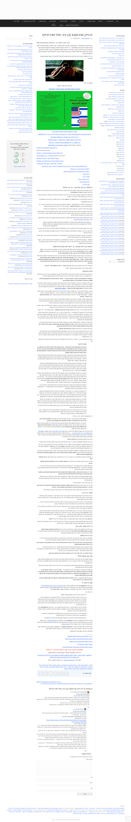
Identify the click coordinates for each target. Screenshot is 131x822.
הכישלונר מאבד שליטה (70, 639)
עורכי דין (122, 111)
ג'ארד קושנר (71, 667)
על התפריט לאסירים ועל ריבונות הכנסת (23, 237)
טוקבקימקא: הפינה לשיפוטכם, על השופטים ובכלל (113, 105)
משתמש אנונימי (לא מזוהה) (118, 208)
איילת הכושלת (62, 585)
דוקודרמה (100, 21)
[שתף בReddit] (41, 673)
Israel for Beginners (117, 134)
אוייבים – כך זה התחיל (75, 169)
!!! (62, 624)
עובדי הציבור (121, 138)
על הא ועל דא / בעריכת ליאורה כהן (116, 172)
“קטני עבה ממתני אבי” (27, 74)
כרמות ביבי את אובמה (83, 171)
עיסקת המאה (76, 668)
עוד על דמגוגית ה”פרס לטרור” (118, 53)
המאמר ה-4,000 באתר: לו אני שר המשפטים (66, 812)
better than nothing (60, 288)
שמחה (74, 657)
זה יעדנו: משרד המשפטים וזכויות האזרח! (57, 810)
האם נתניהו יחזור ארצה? (27, 72)
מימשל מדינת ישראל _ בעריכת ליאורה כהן (115, 121)
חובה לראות (66, 624)
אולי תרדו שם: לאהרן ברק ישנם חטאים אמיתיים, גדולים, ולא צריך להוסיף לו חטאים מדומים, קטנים (112, 193)
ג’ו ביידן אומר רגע (85, 179)
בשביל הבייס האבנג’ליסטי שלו (81, 219)
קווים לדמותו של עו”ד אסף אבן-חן (25, 94)
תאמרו (88, 655)
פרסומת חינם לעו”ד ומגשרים (72, 25)
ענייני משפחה (121, 144)
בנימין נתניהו (84, 667)
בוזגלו (79, 655)
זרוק (73, 660)
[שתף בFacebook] (66, 673)
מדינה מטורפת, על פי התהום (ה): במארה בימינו (114, 46)
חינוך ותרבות (121, 170)
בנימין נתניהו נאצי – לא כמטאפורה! (116, 62)
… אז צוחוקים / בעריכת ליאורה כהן (117, 174)
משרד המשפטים (120, 100)
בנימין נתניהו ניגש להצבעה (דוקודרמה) (116, 51)
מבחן (83, 655)
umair (122, 185)
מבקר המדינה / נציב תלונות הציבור (116, 129)
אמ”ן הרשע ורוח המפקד (119, 85)
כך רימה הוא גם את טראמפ (70, 171)
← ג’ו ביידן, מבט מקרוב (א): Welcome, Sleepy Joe (49, 682)
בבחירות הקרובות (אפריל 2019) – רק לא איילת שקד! (21, 96)
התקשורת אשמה (120, 127)
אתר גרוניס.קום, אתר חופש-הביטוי (111, 810)
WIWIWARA (121, 213)
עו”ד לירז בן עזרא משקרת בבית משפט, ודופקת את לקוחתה (20, 123)
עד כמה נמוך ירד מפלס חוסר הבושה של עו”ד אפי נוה (21, 64)
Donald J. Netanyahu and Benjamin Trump (64, 89)
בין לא (83, 169)
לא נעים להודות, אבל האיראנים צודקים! (116, 59)
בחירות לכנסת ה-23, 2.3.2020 (117, 96)
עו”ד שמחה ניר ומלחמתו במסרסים (60, 137)
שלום (87, 169)
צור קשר (61, 25)
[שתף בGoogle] (56, 673)
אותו (70, 660)
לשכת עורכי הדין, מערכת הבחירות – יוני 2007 (114, 117)
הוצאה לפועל (121, 142)
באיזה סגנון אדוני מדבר (119, 113)
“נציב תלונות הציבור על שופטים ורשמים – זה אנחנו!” (20, 810)
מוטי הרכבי (61, 431)
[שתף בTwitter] (61, 673)
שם (91, 777)
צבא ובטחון (122, 160)
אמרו (74, 655)
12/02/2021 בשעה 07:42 (79, 711)
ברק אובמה (77, 667)
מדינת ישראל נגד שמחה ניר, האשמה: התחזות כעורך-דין (112, 162)
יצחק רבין (45, 667)
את (59, 655)
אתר (91, 788)
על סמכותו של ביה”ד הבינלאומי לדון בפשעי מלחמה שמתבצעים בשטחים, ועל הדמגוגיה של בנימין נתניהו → (66, 683)
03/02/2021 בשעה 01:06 (82, 694)
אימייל (90, 783)
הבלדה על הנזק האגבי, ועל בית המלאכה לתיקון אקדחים (112, 64)
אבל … (72, 433)
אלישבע (67, 655)
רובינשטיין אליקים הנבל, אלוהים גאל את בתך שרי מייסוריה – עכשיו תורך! (106, 808)
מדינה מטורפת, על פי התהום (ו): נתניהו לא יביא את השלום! (111, 40)
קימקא (52, 657)
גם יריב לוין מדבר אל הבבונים (118, 66)
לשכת (56, 655)
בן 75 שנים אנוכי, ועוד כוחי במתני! (115, 812)
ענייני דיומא (121, 156)
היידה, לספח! (121, 55)
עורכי (52, 655)
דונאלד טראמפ (59, 667)
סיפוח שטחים (83, 668)
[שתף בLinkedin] (46, 673)
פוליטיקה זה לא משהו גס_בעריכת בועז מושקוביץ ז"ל (113, 123)
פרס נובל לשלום (68, 668)
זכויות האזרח (121, 146)
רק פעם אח (55, 620)
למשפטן (122, 148)
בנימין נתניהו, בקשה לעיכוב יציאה (25, 69)
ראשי (117, 21)
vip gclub (122, 188)
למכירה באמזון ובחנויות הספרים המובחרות (64, 131)
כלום (76, 433)
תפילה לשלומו (72, 641)
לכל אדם (122, 150)
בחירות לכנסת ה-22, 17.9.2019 (117, 94)
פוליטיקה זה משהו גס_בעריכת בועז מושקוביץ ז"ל (114, 125)
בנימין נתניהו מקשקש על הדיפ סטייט (116, 76)
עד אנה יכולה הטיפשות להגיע (49, 585)
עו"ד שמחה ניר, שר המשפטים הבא (116, 98)
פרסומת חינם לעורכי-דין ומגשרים (117, 119)
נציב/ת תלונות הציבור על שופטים (117, 109)
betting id (121, 181)
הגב (88, 707)
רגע (79, 179)
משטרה (122, 158)
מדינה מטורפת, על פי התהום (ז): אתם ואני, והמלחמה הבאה (111, 38)
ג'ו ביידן (65, 667)
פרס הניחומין (86, 174)
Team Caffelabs (120, 192)
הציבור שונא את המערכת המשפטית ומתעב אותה (49, 808)
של (38, 655)
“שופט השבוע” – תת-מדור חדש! (25, 85)
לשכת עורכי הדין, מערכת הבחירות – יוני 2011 (114, 115)
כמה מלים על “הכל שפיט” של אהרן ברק (23, 108)
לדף (46, 655)
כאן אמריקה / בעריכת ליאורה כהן (117, 136)
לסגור (62, 655)
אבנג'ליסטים (45, 665)
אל (91, 655)
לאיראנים (66, 660)
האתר (58, 657)
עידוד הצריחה (121, 152)
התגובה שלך (88, 759)
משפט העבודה (121, 166)
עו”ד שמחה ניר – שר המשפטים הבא (87, 812)
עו (78, 657)
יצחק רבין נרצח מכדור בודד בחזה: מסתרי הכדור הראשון (20, 117)
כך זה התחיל (74, 137)
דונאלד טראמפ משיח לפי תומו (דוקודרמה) (115, 71)
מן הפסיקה (122, 168)
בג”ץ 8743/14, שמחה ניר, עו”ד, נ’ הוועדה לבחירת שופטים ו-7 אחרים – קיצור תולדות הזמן (95, 813)
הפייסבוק (42, 655)
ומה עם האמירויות (84, 182)
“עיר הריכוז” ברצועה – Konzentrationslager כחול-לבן (112, 57)
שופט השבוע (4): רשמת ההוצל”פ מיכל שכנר (22, 79)
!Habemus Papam (119, 73)
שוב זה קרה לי (85, 184)
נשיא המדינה (121, 131)
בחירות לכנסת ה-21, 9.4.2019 (117, 92)
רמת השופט (121, 107)
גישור (123, 140)
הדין (49, 655)
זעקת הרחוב (121, 154)
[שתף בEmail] (51, 673)
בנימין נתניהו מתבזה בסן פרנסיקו (25, 132)
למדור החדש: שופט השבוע (81, 808)
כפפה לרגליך (55, 431)
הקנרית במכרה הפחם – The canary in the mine (21, 98)
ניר (71, 657)
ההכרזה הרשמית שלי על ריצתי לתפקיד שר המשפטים (41, 812)
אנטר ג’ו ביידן (86, 176)
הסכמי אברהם (52, 667)
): (56, 585)
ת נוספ (50, 620)
